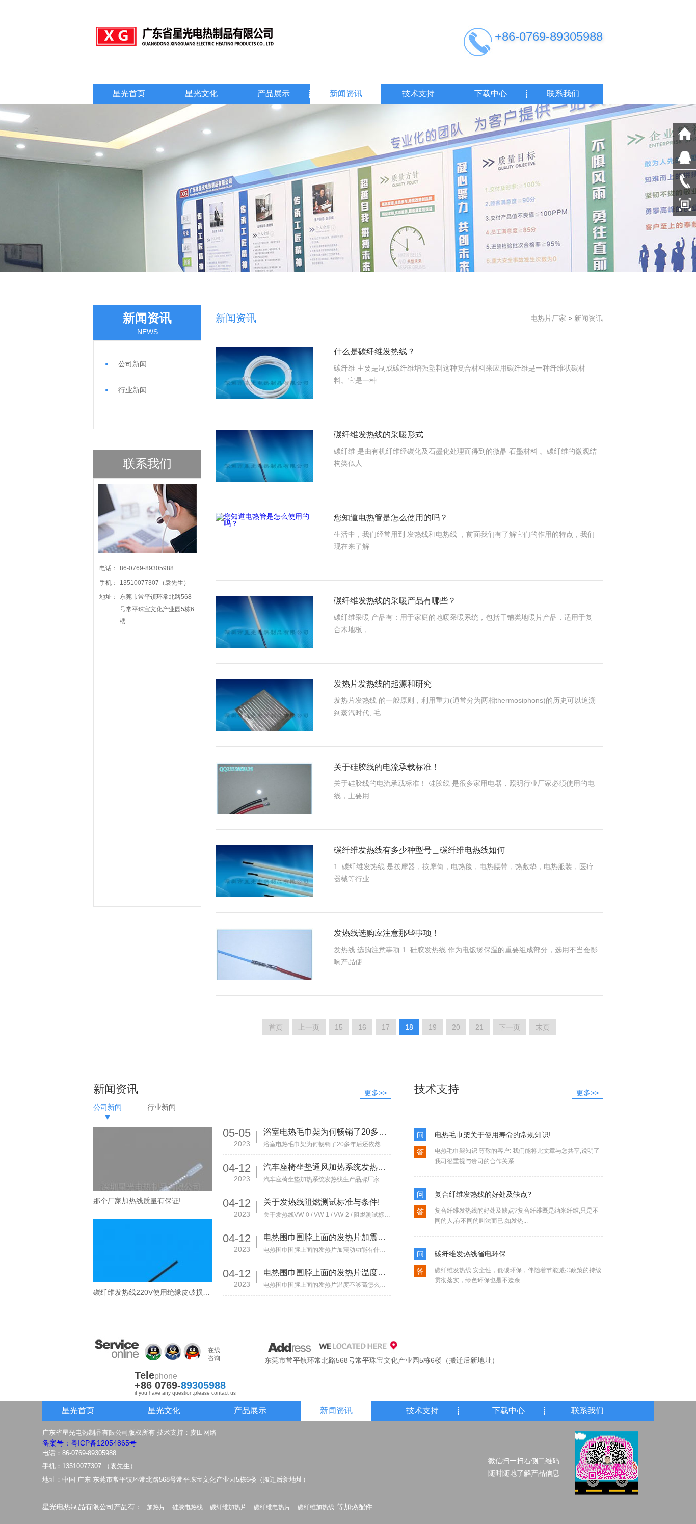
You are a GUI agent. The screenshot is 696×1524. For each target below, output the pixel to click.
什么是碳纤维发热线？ (374, 351)
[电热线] (195, 37)
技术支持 (418, 93)
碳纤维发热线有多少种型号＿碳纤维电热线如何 (419, 850)
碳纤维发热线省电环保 (470, 1254)
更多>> (375, 1093)
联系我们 (563, 93)
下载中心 (490, 93)
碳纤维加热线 (316, 1507)
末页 (543, 1027)
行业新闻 (132, 390)
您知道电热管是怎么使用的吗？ (391, 517)
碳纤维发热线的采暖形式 (378, 434)
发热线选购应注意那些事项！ (387, 933)
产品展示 (273, 93)
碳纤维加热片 (228, 1507)
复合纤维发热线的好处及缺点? (483, 1194)
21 (479, 1027)
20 (456, 1027)
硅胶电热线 (187, 1507)
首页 (276, 1027)
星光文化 (201, 93)
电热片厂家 (548, 318)
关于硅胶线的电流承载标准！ (387, 767)
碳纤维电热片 (272, 1507)
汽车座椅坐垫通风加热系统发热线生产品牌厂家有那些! (327, 1167)
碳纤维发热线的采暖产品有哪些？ (395, 600)
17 (386, 1027)
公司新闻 (132, 364)
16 (362, 1027)
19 (433, 1027)
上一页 (308, 1027)
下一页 (509, 1027)
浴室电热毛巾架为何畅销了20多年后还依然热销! (327, 1131)
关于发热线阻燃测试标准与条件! (321, 1202)
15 (339, 1027)
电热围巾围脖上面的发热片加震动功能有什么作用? (327, 1237)
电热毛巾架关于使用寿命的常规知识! (493, 1135)
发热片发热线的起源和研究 (383, 683)
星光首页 (129, 93)
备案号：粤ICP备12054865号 (89, 1443)
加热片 (156, 1507)
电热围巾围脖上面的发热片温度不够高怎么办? (327, 1272)
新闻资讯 (346, 93)
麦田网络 (203, 1432)
